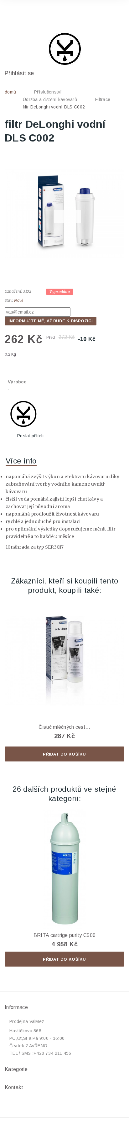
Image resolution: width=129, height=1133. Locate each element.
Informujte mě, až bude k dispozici (50, 321)
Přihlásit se (19, 73)
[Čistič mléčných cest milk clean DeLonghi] (64, 660)
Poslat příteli (30, 435)
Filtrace (102, 99)
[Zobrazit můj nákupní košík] (112, 13)
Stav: (9, 300)
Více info (21, 461)
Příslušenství (48, 91)
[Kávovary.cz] (64, 49)
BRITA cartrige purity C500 (64, 935)
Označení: (13, 291)
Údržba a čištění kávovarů (50, 99)
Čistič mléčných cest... (64, 727)
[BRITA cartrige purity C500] (64, 869)
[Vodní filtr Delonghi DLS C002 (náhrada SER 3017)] (64, 213)
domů (10, 91)
